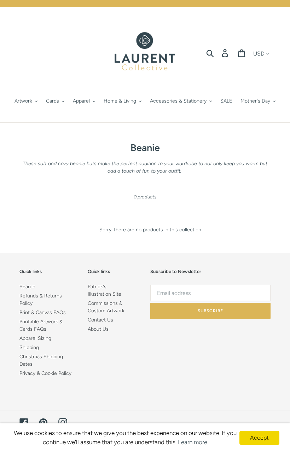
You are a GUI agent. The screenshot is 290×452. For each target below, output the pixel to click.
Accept (259, 437)
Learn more (192, 442)
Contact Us (100, 320)
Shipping (29, 347)
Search (27, 287)
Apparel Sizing (35, 338)
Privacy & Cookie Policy (45, 373)
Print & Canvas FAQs (42, 312)
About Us (98, 329)
